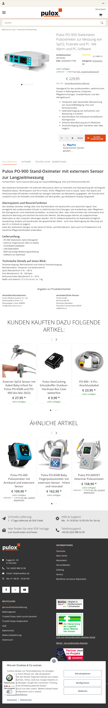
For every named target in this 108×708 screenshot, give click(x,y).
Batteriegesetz (9, 611)
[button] (103, 3)
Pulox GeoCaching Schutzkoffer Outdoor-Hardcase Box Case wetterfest (54, 387)
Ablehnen (82, 691)
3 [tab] (26, 84)
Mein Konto (61, 555)
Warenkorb (61, 560)
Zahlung (60, 569)
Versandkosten (63, 565)
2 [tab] (23, 84)
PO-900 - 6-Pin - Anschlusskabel (89, 383)
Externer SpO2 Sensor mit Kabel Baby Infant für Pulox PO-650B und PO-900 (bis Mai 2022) (19, 387)
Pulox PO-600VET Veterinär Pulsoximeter (89, 477)
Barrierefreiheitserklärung (14, 607)
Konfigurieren (82, 683)
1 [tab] (21, 84)
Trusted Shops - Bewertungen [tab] (50, 161)
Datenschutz (26, 699)
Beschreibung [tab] (9, 161)
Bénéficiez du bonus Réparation (71, 579)
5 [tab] (30, 84)
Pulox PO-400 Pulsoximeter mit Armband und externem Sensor (19, 480)
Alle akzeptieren (82, 673)
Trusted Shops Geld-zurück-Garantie (19, 616)
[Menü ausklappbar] (4, 12)
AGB (4, 626)
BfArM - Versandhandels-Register (72, 643)
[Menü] (14, 674)
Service (59, 574)
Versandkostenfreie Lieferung (77, 83)
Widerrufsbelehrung (12, 635)
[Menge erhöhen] (72, 138)
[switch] (9, 691)
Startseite (60, 551)
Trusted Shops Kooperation (15, 621)
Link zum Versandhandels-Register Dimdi (75, 637)
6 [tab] (32, 84)
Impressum (12, 699)
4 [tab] (28, 84)
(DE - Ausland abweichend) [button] (88, 71)
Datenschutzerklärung (17, 694)
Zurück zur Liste (9, 29)
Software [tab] (26, 161)
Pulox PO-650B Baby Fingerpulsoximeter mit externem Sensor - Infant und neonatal (54, 480)
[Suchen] (103, 22)
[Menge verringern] (62, 138)
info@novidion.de (21, 573)
